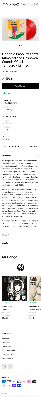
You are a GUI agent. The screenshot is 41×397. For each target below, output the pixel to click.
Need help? (34, 146)
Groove (5, 71)
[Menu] (3, 4)
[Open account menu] (34, 4)
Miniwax (9, 394)
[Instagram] (4, 366)
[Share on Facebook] (10, 146)
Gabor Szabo (7, 306)
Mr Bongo (9, 110)
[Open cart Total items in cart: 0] (37, 4)
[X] (10, 366)
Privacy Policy (7, 354)
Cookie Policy (7, 358)
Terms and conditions (10, 350)
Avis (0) (5, 243)
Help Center (6, 346)
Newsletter (6, 342)
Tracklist (5, 235)
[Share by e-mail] (19, 146)
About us (5, 338)
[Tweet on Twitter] (16, 146)
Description (6, 155)
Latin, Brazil (13, 71)
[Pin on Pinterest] (13, 146)
